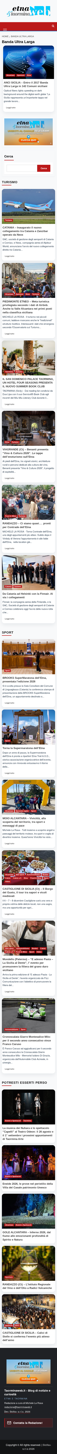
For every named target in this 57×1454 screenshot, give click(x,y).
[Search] (53, 26)
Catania (8, 586)
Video (7, 881)
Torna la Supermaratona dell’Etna (24, 748)
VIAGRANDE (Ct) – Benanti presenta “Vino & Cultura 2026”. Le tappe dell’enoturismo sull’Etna (25, 453)
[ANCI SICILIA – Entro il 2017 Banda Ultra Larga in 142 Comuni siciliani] (28, 62)
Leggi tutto (11, 108)
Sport (7, 670)
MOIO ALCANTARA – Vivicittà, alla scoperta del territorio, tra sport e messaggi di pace (24, 822)
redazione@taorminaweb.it (18, 1407)
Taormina (9, 372)
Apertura (20, 75)
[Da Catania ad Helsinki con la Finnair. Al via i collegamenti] (28, 572)
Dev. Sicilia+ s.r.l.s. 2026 (17, 1411)
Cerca (8, 156)
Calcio (7, 878)
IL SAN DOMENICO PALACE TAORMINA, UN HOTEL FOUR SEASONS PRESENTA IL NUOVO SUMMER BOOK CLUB (28, 382)
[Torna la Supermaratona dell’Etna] (28, 727)
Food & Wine (10, 516)
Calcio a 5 (17, 878)
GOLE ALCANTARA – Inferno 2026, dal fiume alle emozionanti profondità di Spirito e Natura (27, 1236)
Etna (29, 75)
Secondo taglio (22, 811)
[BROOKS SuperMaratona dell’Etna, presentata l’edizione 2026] (28, 656)
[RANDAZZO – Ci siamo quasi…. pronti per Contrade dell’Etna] (28, 502)
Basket (45, 875)
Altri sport (20, 875)
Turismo (8, 220)
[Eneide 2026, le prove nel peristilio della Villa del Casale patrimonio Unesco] (28, 1162)
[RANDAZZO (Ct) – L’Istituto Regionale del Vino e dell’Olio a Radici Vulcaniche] (28, 1263)
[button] (5, 26)
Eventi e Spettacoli (13, 1121)
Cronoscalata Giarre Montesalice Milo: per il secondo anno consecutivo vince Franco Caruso (27, 1040)
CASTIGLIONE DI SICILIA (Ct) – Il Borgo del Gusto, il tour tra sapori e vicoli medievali (28, 892)
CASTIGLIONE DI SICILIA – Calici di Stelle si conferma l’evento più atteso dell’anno (26, 1336)
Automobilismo (33, 875)
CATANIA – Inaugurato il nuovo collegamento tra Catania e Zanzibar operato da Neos (25, 231)
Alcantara (10, 75)
